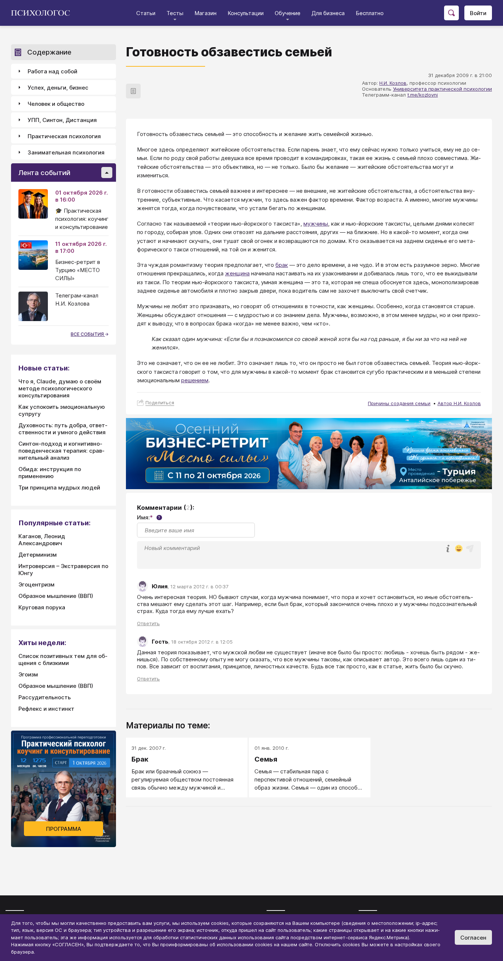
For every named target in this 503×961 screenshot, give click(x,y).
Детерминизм (37, 554)
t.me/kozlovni (422, 95)
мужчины (315, 223)
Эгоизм (28, 674)
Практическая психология (64, 136)
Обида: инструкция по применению (49, 473)
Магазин (205, 13)
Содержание (49, 52)
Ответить (148, 623)
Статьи (145, 13)
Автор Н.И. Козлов (459, 403)
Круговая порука (41, 607)
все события (88, 334)
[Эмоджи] (458, 549)
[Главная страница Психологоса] (43, 13)
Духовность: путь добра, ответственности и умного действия (63, 429)
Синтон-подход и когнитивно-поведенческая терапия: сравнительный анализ (61, 450)
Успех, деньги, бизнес (58, 87)
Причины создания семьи (399, 403)
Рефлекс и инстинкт (46, 708)
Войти (478, 13)
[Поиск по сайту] (451, 13)
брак (281, 264)
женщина (237, 273)
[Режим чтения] (133, 91)
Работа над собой (52, 71)
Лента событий (44, 172)
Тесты (174, 13)
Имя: (148, 517)
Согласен (473, 937)
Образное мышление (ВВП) (55, 595)
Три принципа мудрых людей (59, 487)
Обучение (287, 13)
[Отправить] (470, 548)
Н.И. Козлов (393, 83)
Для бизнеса (328, 13)
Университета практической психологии (442, 89)
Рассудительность (44, 697)
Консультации (246, 13)
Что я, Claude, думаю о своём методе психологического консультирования (59, 388)
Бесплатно (370, 13)
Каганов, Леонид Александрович (41, 540)
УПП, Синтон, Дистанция (62, 119)
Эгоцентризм (36, 584)
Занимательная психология (66, 152)
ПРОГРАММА (63, 828)
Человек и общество (56, 103)
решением (194, 380)
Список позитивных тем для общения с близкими (63, 659)
